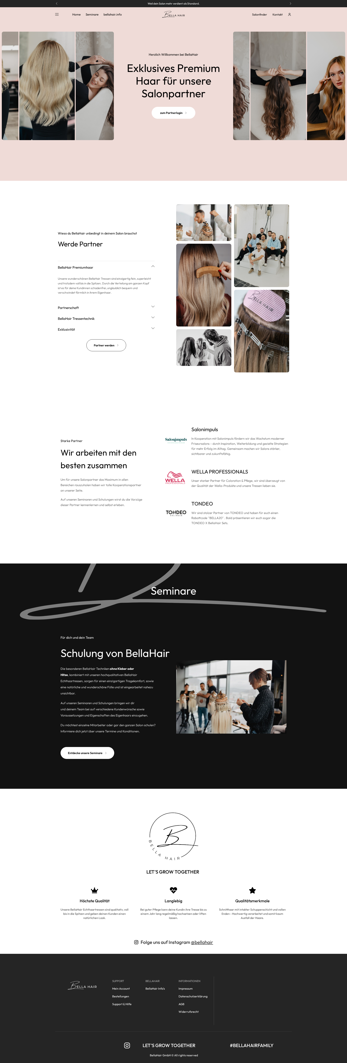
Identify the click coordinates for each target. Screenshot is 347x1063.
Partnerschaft (68, 308)
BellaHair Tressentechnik (76, 318)
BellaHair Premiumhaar (75, 267)
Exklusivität (66, 329)
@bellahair (202, 942)
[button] (56, 4)
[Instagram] (127, 1045)
